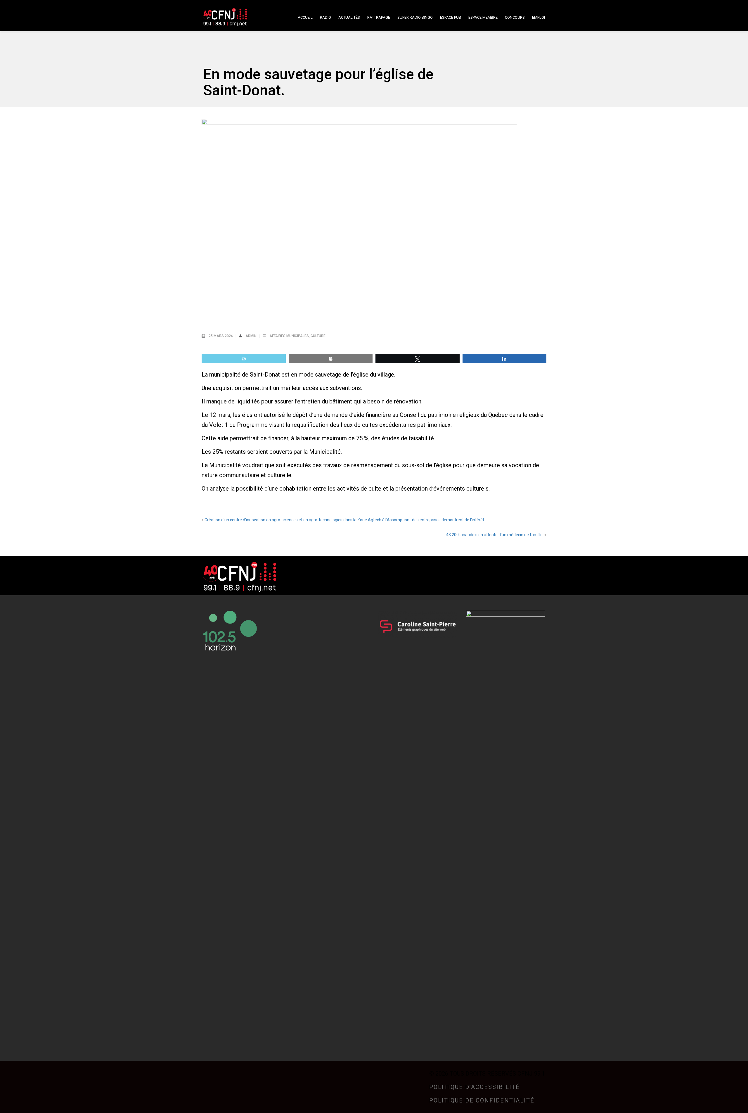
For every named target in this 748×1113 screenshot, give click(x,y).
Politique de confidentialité (481, 1100)
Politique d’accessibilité (474, 1086)
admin (251, 336)
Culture (318, 336)
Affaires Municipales (289, 336)
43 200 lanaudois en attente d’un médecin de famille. (494, 534)
